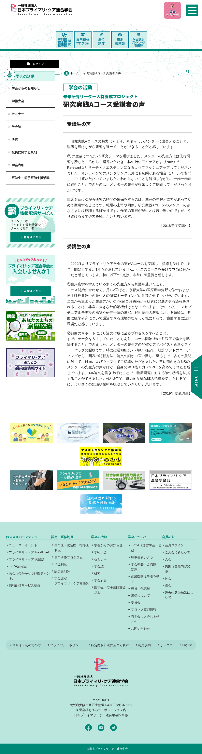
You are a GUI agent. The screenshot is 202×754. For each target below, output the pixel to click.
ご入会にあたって (177, 552)
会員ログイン (174, 545)
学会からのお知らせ (26, 88)
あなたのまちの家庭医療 (30, 326)
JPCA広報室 (18, 566)
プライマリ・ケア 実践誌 (26, 559)
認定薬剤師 (62, 571)
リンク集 (166, 645)
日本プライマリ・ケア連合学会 (108, 748)
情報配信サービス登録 (24, 585)
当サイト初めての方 (26, 645)
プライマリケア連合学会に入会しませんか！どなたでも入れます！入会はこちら (30, 279)
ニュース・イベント (23, 545)
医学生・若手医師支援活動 (31, 178)
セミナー (100, 559)
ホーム (74, 73)
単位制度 (60, 564)
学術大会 (18, 101)
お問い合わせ (140, 628)
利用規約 (144, 645)
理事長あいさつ (142, 557)
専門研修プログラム (68, 557)
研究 (97, 573)
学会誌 (99, 566)
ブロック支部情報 (143, 609)
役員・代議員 (140, 588)
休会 (168, 578)
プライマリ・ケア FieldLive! (29, 552)
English (187, 645)
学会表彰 (100, 580)
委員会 (135, 602)
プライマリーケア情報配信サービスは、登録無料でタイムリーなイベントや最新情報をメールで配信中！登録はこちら (30, 223)
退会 (168, 585)
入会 (168, 559)
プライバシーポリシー (66, 645)
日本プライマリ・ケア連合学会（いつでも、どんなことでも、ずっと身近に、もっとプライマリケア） (45, 18)
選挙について (140, 595)
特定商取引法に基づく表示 (110, 645)
